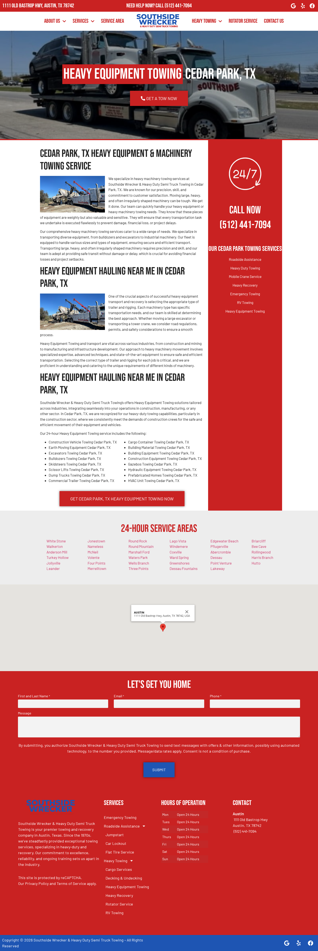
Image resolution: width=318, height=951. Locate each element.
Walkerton (55, 546)
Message (24, 713)
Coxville (176, 552)
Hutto (256, 563)
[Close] (187, 612)
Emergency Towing (245, 294)
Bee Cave (259, 546)
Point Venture (221, 563)
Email (119, 696)
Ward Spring (179, 557)
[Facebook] (312, 6)
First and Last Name (34, 696)
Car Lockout (116, 843)
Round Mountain (141, 546)
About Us (52, 21)
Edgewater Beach (224, 541)
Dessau (216, 557)
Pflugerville (219, 546)
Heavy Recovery (245, 285)
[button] (163, 628)
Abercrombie (220, 552)
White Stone (56, 541)
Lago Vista (178, 541)
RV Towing (245, 302)
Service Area (112, 21)
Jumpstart (115, 834)
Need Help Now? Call (145, 5)
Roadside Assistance (245, 259)
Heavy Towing (204, 21)
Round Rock (137, 541)
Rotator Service (243, 21)
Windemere (179, 546)
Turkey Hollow (58, 557)
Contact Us (274, 21)
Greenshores (180, 563)
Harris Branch (262, 557)
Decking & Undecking (124, 878)
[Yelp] (303, 6)
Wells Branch (138, 563)
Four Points (96, 563)
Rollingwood (261, 552)
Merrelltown (97, 568)
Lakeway (217, 568)
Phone (215, 696)
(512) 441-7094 (178, 5)
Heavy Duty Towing (245, 268)
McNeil (93, 552)
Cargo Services (119, 869)
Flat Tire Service (120, 852)
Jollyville (53, 563)
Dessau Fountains (184, 568)
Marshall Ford (138, 552)
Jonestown (96, 541)
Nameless (95, 546)
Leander (53, 568)
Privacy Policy (37, 883)
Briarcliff (259, 541)
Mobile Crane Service (245, 276)
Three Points (138, 568)
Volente (94, 557)
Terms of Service (71, 883)
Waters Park (138, 557)
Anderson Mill (57, 552)
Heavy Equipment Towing (245, 311)
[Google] (293, 6)
